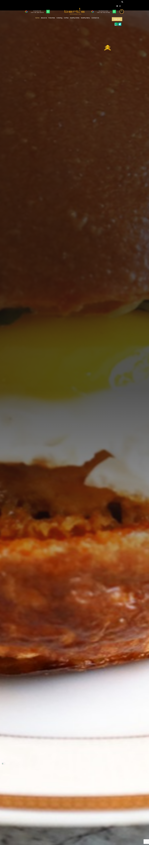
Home (37, 18)
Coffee (66, 18)
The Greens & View (103, 11)
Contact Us (95, 18)
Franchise (51, 18)
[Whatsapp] (48, 11)
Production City (37, 11)
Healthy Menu (85, 18)
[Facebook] (117, 6)
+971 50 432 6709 (103, 12)
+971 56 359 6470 (37, 12)
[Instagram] (120, 6)
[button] (122, 2)
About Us (44, 18)
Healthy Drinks (74, 18)
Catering (59, 18)
